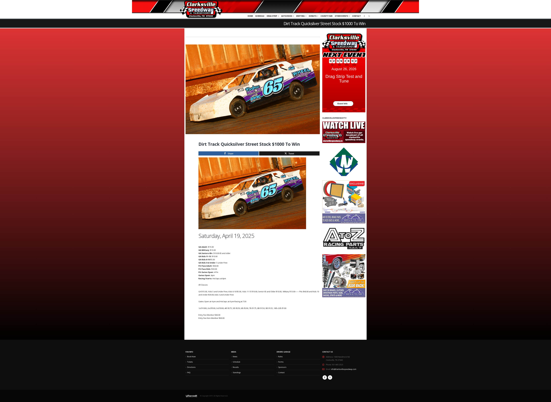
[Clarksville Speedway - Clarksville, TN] (201, 9)
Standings (237, 372)
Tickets (190, 362)
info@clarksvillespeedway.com (343, 369)
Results (236, 367)
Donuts (312, 16)
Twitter (330, 377)
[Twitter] (369, 16)
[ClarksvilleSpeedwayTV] (344, 132)
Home (250, 16)
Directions (191, 367)
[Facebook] (364, 16)
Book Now (191, 356)
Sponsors (282, 367)
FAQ (188, 372)
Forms (281, 362)
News (235, 356)
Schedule (259, 16)
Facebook (325, 377)
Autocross (286, 16)
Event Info (342, 103)
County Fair (326, 16)
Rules (280, 356)
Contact (356, 16)
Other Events (341, 16)
